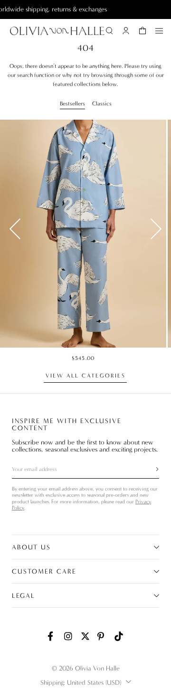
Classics (102, 103)
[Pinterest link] (102, 636)
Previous (15, 228)
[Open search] (109, 31)
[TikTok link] (119, 636)
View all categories (86, 375)
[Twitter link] (85, 636)
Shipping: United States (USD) (80, 682)
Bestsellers (72, 103)
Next (156, 228)
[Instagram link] (69, 636)
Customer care (44, 571)
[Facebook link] (52, 636)
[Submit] (151, 469)
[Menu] (159, 31)
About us (31, 547)
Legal (23, 596)
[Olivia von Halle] (57, 31)
